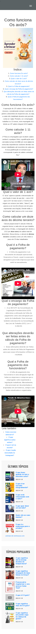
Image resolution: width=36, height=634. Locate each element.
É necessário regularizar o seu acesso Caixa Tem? (23, 585)
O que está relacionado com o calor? (22, 497)
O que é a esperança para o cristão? (23, 526)
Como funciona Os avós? (19, 73)
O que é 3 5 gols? (23, 595)
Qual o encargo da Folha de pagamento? (19, 89)
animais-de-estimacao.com (15, 536)
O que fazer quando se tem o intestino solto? (22, 474)
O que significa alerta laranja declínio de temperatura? (22, 561)
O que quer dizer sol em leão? (22, 507)
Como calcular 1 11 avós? (19, 76)
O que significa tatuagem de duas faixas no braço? (23, 573)
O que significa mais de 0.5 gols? (23, 605)
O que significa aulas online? (10, 439)
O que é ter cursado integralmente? (22, 485)
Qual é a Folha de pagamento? (19, 86)
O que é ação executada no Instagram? (10, 452)
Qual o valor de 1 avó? (19, 78)
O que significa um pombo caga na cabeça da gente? (22, 616)
